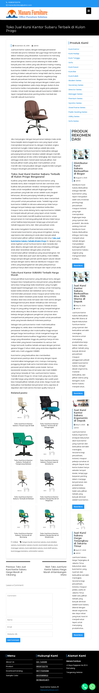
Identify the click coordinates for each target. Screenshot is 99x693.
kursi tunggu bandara (19, 551)
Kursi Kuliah (73, 76)
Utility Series (74, 116)
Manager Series (75, 94)
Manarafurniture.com (49, 690)
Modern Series (75, 80)
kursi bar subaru (39, 542)
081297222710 (42, 666)
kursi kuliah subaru (46, 545)
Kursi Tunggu (74, 58)
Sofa (71, 62)
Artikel (15, 542)
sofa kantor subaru (36, 551)
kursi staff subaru (50, 548)
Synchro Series (75, 103)
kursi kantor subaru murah (27, 545)
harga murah (27, 542)
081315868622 (42, 675)
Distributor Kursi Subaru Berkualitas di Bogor (81, 168)
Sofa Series (74, 121)
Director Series (75, 89)
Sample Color (12, 675)
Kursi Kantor (74, 49)
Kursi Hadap (74, 53)
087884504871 (42, 680)
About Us (10, 662)
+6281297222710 (14, 2)
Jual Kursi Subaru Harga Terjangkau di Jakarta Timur (81, 539)
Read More (78, 265)
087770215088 (42, 671)
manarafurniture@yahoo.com (20, 5)
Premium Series (75, 98)
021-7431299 (41, 662)
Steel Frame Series (77, 107)
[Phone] (84, 686)
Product (9, 666)
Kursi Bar (72, 71)
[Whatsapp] (92, 686)
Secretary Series (76, 85)
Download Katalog (14, 671)
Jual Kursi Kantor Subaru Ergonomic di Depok (81, 415)
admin (36, 46)
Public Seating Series (78, 112)
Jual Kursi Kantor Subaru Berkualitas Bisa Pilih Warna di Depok (81, 293)
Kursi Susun (73, 67)
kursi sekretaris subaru (34, 548)
